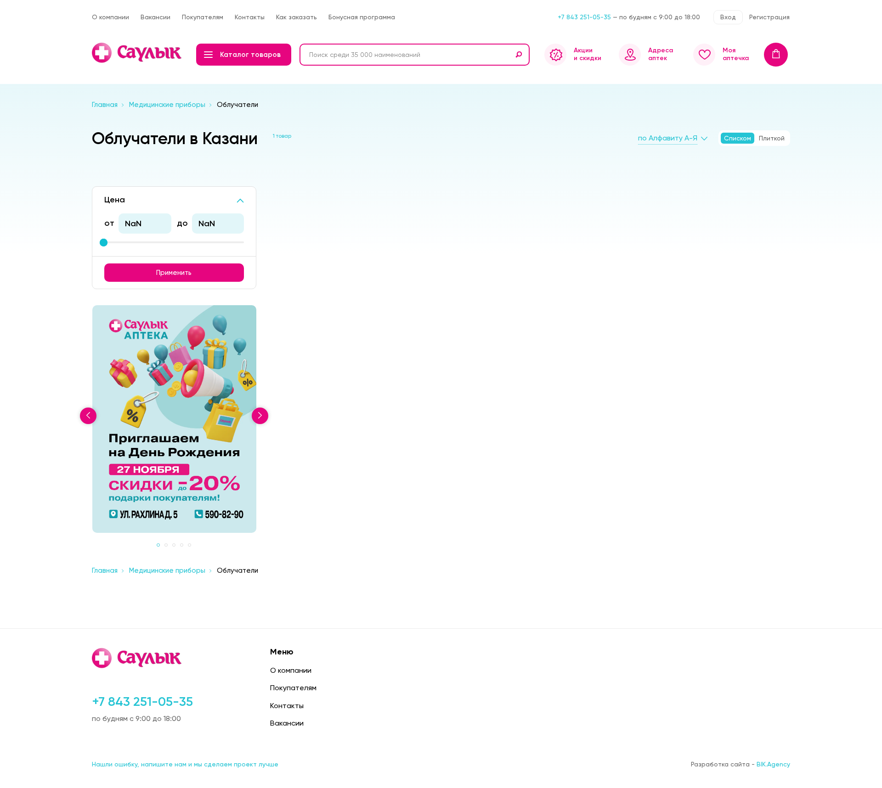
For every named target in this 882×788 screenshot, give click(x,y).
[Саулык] (137, 53)
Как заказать (296, 17)
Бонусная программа (361, 17)
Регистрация (769, 17)
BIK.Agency (773, 764)
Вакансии (155, 17)
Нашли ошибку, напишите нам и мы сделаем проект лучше (185, 764)
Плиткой (772, 138)
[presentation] (88, 416)
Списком (737, 138)
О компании (110, 17)
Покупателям (202, 17)
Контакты (250, 17)
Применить (174, 272)
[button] (158, 545)
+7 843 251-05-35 (584, 17)
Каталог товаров (250, 54)
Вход (728, 17)
